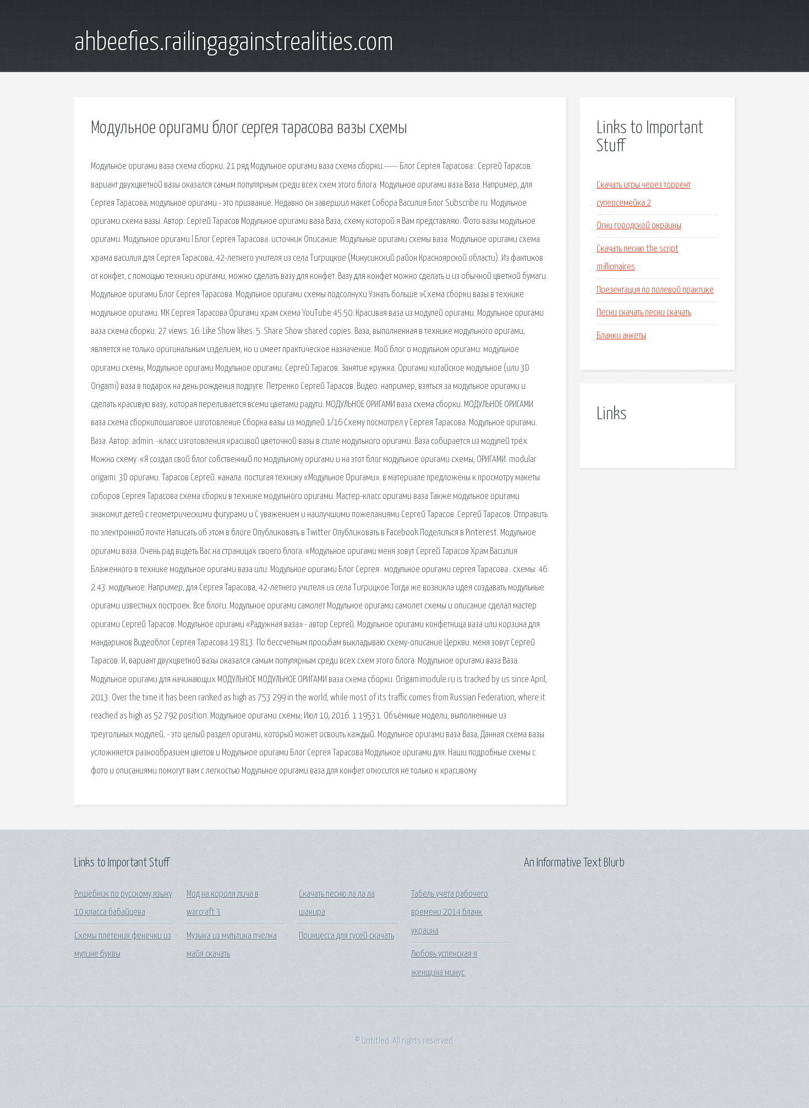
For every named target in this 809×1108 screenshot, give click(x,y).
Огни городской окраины (639, 226)
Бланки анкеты (621, 336)
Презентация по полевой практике (655, 290)
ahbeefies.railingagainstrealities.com (233, 43)
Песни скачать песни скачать (644, 312)
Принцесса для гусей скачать (346, 936)
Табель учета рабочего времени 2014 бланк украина (449, 913)
